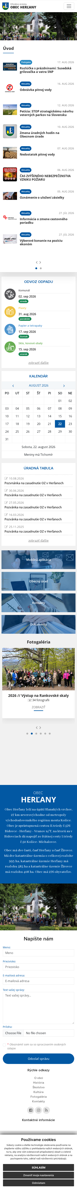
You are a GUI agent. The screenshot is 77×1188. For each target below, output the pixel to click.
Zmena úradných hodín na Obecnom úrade (39, 134)
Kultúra (38, 1092)
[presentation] (37, 262)
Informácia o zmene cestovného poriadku (43, 221)
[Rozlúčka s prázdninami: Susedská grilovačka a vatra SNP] (10, 67)
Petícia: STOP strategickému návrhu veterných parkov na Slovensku (46, 113)
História (38, 1082)
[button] (36, 268)
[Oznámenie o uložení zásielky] (10, 196)
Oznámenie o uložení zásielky (42, 197)
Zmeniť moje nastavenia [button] (38, 1175)
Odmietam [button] (38, 1182)
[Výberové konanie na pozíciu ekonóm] (10, 239)
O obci (38, 1078)
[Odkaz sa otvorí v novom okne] (30, 1110)
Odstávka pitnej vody (36, 90)
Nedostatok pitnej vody (37, 154)
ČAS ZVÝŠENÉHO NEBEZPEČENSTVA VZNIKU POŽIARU (45, 178)
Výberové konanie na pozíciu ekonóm (41, 242)
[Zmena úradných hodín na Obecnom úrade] (10, 131)
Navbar (9, 6)
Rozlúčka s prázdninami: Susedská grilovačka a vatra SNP (45, 70)
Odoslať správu (38, 1059)
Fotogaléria (38, 1096)
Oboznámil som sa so (36, 1046)
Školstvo (39, 1087)
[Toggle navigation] (69, 6)
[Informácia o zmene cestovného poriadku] (10, 217)
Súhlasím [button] (38, 1167)
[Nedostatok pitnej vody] (10, 153)
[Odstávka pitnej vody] (10, 88)
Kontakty (38, 1101)
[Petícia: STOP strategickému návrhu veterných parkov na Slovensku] (10, 110)
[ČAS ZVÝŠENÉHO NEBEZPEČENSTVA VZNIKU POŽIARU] (10, 174)
